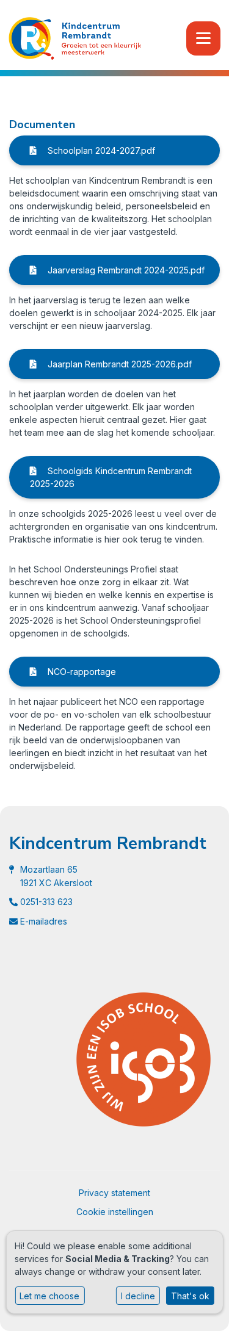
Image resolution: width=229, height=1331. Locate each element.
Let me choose (49, 1296)
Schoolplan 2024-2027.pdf (100, 150)
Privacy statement (114, 1193)
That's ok (190, 1296)
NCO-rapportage (80, 671)
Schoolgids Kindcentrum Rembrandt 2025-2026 (111, 477)
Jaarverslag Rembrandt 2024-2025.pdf (125, 270)
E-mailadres (43, 921)
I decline (138, 1296)
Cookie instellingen (114, 1212)
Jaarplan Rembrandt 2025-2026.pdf (118, 364)
